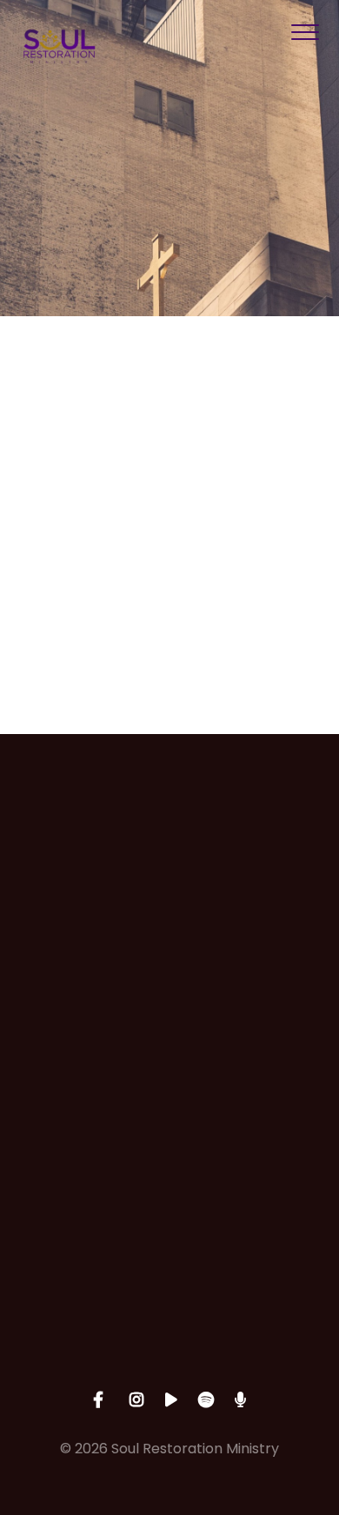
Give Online (169, 1369)
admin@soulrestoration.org (170, 928)
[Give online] (169, 1272)
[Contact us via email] (169, 830)
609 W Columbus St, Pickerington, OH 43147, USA (169, 1222)
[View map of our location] (169, 1125)
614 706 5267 (169, 1075)
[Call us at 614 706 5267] (169, 977)
